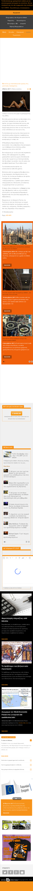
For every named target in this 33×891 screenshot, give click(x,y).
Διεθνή (28, 32)
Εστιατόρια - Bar (12, 23)
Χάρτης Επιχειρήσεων (16, 26)
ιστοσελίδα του (23, 723)
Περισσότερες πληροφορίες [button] (20, 8)
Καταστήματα (21, 20)
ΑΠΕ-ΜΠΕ (8, 215)
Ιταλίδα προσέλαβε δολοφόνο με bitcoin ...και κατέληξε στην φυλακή (17, 293)
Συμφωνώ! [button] (16, 13)
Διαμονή (23, 23)
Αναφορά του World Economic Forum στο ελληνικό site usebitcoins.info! (14, 715)
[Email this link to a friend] (30, 89)
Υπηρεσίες (10, 20)
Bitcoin (4, 32)
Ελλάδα (11, 32)
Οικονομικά (20, 32)
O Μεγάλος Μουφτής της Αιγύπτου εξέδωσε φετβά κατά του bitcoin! (16, 247)
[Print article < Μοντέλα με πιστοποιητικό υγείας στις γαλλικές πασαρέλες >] (28, 89)
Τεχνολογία (16, 35)
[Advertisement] (16, 60)
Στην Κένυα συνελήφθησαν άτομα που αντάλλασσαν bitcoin (15, 339)
